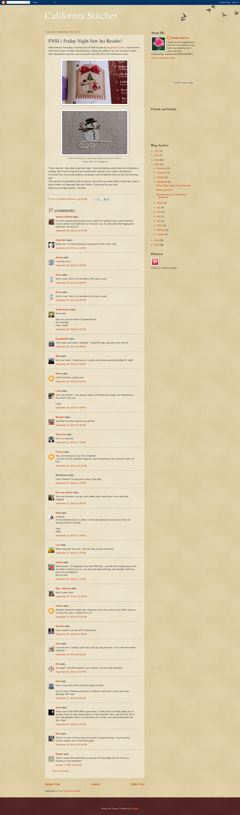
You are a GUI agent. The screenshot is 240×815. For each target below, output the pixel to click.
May (159, 216)
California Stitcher (81, 15)
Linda (58, 391)
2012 (157, 245)
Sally (58, 643)
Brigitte (59, 754)
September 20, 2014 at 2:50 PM (71, 265)
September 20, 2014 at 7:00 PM (71, 407)
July (159, 207)
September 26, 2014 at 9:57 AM (71, 672)
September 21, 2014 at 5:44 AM (71, 425)
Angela (59, 257)
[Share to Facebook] (105, 199)
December (162, 168)
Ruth (58, 733)
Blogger (134, 808)
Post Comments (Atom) (69, 791)
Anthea (59, 562)
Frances (60, 452)
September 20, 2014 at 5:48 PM (71, 346)
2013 (157, 240)
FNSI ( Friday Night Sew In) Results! (173, 185)
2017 (157, 151)
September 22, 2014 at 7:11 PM (71, 579)
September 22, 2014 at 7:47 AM (71, 553)
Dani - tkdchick (63, 588)
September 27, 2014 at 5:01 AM (71, 698)
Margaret (60, 417)
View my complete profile (163, 58)
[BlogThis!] (98, 199)
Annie (59, 275)
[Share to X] (102, 199)
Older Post (137, 784)
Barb (58, 356)
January (161, 234)
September (162, 182)
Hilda (58, 513)
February (161, 230)
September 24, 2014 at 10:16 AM (71, 617)
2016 (157, 155)
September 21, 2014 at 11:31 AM (71, 466)
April (159, 221)
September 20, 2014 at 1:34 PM (71, 248)
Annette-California (180, 38)
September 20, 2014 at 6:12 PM (71, 381)
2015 (157, 160)
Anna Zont (61, 434)
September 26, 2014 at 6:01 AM (71, 654)
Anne (58, 707)
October (161, 177)
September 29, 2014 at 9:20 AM (71, 724)
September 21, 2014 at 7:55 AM (71, 442)
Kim (58, 664)
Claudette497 (62, 339)
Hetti (58, 681)
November (162, 172)
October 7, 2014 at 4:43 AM (69, 765)
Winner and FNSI (164, 190)
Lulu (58, 545)
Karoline (60, 626)
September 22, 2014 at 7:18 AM (71, 535)
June (159, 212)
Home (95, 784)
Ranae (59, 373)
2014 (157, 164)
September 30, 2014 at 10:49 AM (71, 744)
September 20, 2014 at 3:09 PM (71, 283)
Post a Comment (60, 771)
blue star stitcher (64, 492)
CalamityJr (61, 240)
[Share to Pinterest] (108, 199)
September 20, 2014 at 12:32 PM (71, 230)
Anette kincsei (63, 309)
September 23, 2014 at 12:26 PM (71, 596)
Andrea (59, 606)
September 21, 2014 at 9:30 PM (71, 503)
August (160, 203)
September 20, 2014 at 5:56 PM (71, 364)
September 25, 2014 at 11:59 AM (71, 634)
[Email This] (95, 199)
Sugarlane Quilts (115, 47)
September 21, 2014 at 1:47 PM (71, 483)
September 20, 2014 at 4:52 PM (71, 329)
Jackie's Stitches (64, 217)
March (160, 225)
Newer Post (52, 784)
